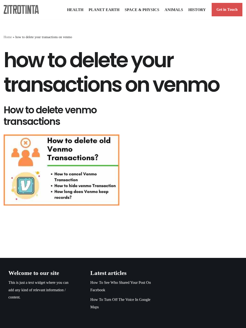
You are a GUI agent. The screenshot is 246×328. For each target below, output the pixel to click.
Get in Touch (227, 9)
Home (8, 37)
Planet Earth (104, 10)
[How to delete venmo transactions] (61, 170)
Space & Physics (142, 10)
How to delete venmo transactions (50, 115)
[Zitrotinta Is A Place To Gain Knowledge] (22, 9)
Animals (174, 10)
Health (75, 10)
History (197, 10)
